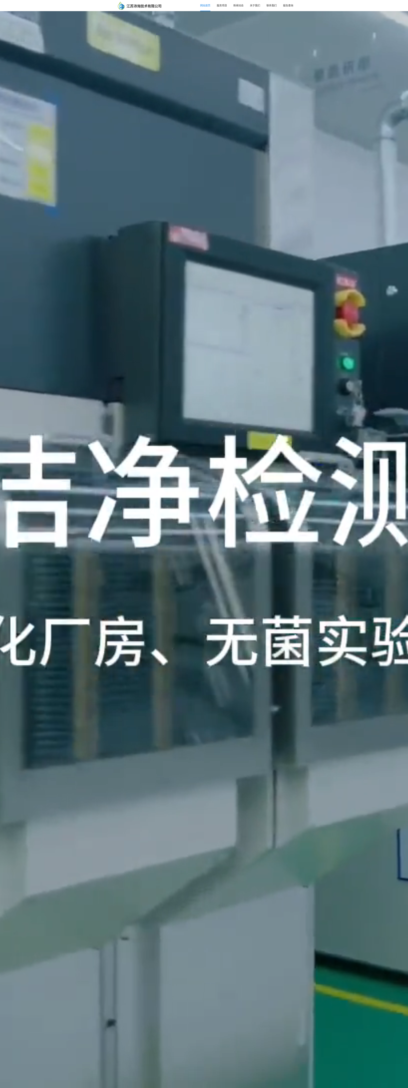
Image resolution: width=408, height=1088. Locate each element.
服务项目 (222, 5)
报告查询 (288, 5)
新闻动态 (238, 5)
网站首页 (205, 5)
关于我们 (255, 5)
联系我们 (271, 5)
